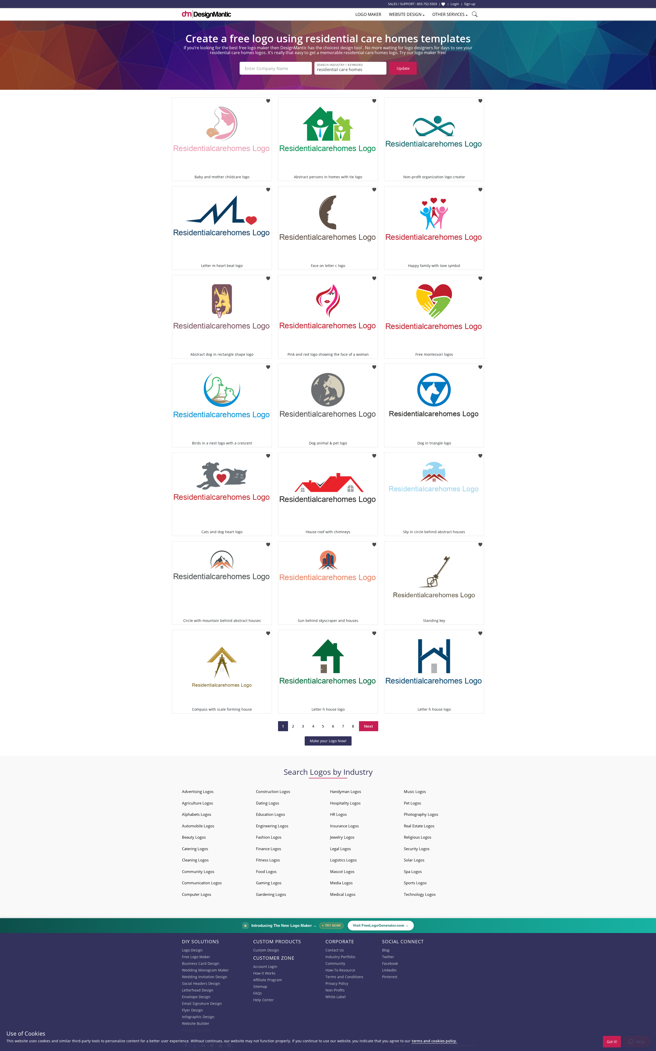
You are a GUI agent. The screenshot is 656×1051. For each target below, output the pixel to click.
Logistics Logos (343, 859)
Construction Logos (273, 791)
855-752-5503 (427, 4)
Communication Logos (202, 882)
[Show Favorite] (443, 4)
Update (403, 68)
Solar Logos (414, 859)
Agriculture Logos (197, 803)
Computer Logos (196, 894)
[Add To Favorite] (268, 99)
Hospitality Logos (345, 803)
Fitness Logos (268, 859)
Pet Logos (412, 803)
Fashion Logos (268, 837)
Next (368, 726)
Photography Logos (421, 814)
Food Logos (266, 871)
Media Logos (341, 882)
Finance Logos (268, 848)
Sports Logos (415, 882)
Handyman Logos (345, 791)
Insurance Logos (344, 825)
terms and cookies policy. (434, 1040)
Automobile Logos (198, 825)
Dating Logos (267, 803)
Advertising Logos (197, 791)
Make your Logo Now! (328, 740)
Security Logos (416, 848)
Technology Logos (420, 894)
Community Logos (198, 871)
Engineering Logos (272, 825)
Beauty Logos (194, 837)
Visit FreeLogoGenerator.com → (381, 925)
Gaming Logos (268, 882)
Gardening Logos (271, 894)
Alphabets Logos (196, 814)
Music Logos (415, 791)
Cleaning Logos (195, 859)
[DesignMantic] (206, 14)
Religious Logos (417, 837)
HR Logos (338, 814)
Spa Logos (413, 871)
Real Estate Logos (419, 825)
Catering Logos (195, 848)
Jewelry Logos (342, 837)
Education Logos (270, 814)
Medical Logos (342, 894)
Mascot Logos (342, 871)
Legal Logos (340, 848)
